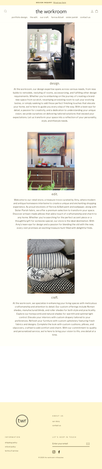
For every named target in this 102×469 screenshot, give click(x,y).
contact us (85, 17)
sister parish (72, 17)
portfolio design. (20, 17)
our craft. (44, 17)
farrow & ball (57, 17)
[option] (51, 2)
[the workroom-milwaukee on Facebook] (59, 451)
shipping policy (11, 443)
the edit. (34, 17)
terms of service (11, 451)
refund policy (10, 447)
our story (56, 421)
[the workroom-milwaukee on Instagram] (53, 451)
